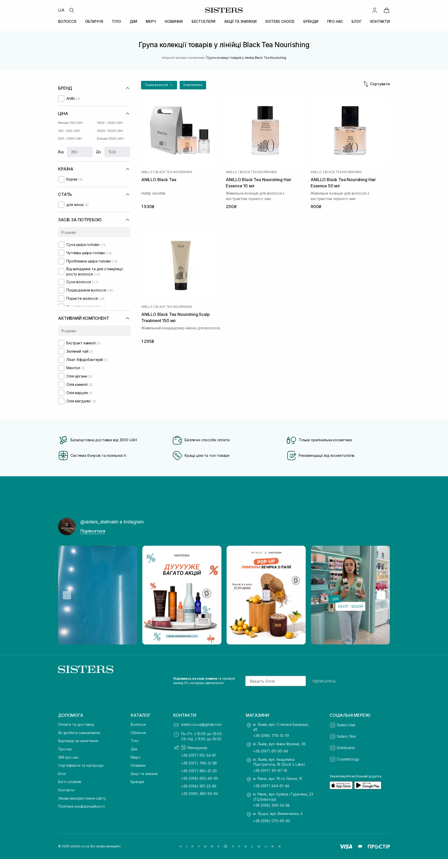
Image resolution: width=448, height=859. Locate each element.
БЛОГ (356, 21)
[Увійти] (374, 10)
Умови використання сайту (82, 798)
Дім (134, 749)
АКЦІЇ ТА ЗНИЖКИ (240, 21)
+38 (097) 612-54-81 (198, 755)
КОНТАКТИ (380, 21)
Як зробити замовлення (79, 732)
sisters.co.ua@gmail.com (201, 724)
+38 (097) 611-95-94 (270, 751)
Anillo (146, 172)
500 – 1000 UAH (70, 138)
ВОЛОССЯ (67, 21)
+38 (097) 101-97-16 (270, 770)
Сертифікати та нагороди (80, 765)
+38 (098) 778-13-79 (271, 735)
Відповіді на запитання (78, 741)
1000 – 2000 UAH (110, 123)
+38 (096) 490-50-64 (199, 793)
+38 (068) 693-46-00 (199, 778)
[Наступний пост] (381, 595)
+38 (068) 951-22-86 (198, 786)
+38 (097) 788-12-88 (199, 763)
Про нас (65, 749)
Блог (62, 773)
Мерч (135, 757)
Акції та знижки (144, 773)
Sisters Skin (346, 736)
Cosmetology (348, 759)
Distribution (346, 748)
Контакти (66, 790)
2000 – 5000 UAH (110, 131)
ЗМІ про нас (68, 757)
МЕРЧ (151, 21)
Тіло (134, 741)
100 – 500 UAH (69, 131)
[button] (159, 85)
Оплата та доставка (76, 724)
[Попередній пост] (67, 595)
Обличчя (138, 732)
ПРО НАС (335, 21)
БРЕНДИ (310, 21)
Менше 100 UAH (70, 123)
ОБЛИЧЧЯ (94, 21)
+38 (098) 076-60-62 (271, 821)
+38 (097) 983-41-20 (199, 771)
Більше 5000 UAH (110, 138)
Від (61, 152)
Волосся (138, 724)
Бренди (137, 781)
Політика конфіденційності (81, 806)
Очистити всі (192, 85)
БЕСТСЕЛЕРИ (204, 21)
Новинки (138, 765)
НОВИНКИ (174, 21)
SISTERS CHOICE (280, 21)
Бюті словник (69, 781)
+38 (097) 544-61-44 (271, 786)
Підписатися (92, 531)
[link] (386, 10)
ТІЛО (116, 21)
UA (61, 10)
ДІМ (133, 21)
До (98, 152)
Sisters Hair (346, 725)
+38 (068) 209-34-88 (271, 805)
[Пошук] (71, 10)
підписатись (324, 681)
